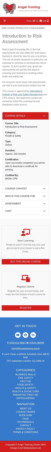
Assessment (13, 203)
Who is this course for (20, 196)
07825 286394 (35, 343)
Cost (8, 211)
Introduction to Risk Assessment (30, 28)
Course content (16, 188)
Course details (15, 116)
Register (25, 308)
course (11, 28)
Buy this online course (25, 261)
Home (4, 28)
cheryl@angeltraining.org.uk (25, 348)
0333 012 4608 (16, 343)
